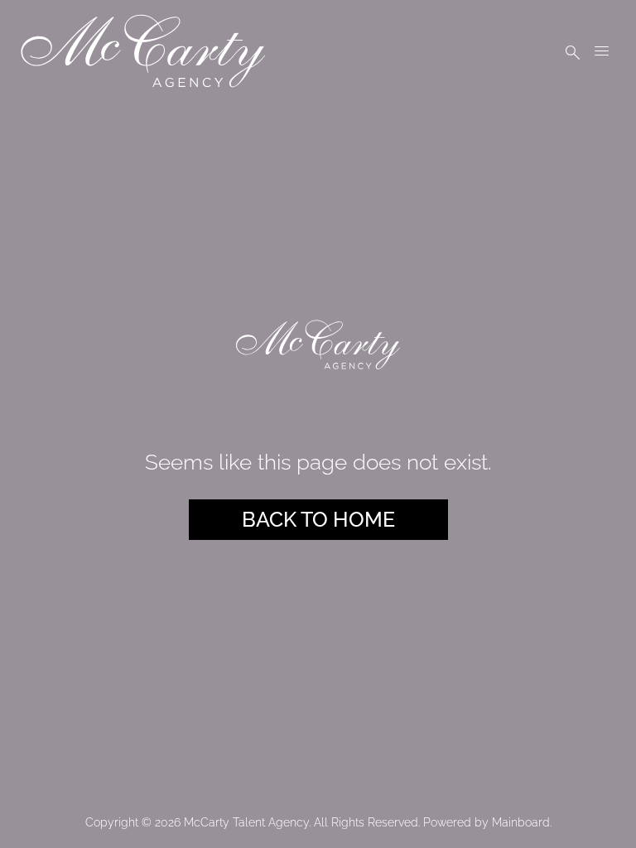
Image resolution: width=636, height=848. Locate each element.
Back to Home (318, 519)
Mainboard (521, 822)
